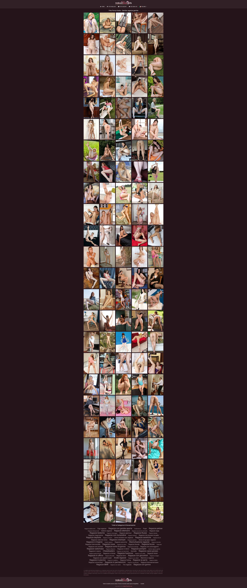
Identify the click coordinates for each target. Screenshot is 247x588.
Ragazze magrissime (95, 535)
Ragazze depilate (93, 537)
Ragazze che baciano (133, 562)
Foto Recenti (123, 6)
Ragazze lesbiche (97, 533)
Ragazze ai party (140, 560)
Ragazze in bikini (123, 549)
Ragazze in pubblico (113, 560)
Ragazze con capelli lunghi (102, 558)
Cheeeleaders (109, 551)
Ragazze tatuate (153, 533)
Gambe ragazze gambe (154, 549)
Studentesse (137, 528)
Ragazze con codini (140, 553)
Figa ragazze (101, 528)
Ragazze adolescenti (90, 528)
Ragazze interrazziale (92, 544)
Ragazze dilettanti (122, 531)
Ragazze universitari (96, 562)
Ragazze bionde (134, 544)
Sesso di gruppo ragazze (147, 540)
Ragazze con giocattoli (138, 555)
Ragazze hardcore (125, 553)
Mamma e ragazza (147, 558)
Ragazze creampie (117, 540)
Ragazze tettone (132, 535)
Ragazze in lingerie (94, 542)
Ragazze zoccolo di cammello (139, 531)
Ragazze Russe (140, 533)
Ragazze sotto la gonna (115, 546)
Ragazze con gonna (142, 564)
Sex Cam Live (134, 6)
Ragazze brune (148, 544)
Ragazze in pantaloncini (115, 562)
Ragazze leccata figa (133, 546)
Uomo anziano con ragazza (123, 537)
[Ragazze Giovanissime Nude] (123, 3)
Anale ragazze (120, 558)
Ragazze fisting (125, 560)
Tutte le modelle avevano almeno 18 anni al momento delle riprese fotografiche (120, 583)
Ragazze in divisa (109, 553)
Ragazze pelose (155, 528)
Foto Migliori (112, 6)
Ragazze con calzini (116, 564)
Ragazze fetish (152, 553)
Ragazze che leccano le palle (149, 535)
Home (103, 6)
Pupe (145, 528)
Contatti (142, 583)
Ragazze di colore (121, 544)
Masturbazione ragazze (139, 542)
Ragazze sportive (132, 540)
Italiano (143, 6)
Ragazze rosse (108, 544)
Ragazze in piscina (98, 560)
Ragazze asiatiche (143, 537)
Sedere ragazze (106, 531)
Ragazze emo (121, 556)
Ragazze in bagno (154, 555)
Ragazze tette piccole (93, 531)
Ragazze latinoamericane (149, 562)
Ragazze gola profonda (95, 553)
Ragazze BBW (102, 564)
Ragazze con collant (133, 558)
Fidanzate (159, 544)
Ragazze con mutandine (115, 535)
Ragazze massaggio (112, 533)
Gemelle (134, 551)
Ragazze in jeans (95, 551)
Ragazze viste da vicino (99, 540)
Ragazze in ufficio (95, 555)
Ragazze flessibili (109, 555)
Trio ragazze (127, 565)
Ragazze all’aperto (110, 549)
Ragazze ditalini (154, 560)
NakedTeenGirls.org (127, 586)
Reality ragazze (109, 542)
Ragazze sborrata (156, 542)
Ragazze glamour (125, 533)
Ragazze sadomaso (95, 549)
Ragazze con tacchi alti (123, 551)
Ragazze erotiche (107, 537)
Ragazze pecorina (121, 542)
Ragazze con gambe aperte (120, 528)
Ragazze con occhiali (96, 547)
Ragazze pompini (138, 549)
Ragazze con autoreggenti (149, 547)
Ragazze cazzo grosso (148, 551)
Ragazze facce (157, 537)
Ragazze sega (154, 531)
